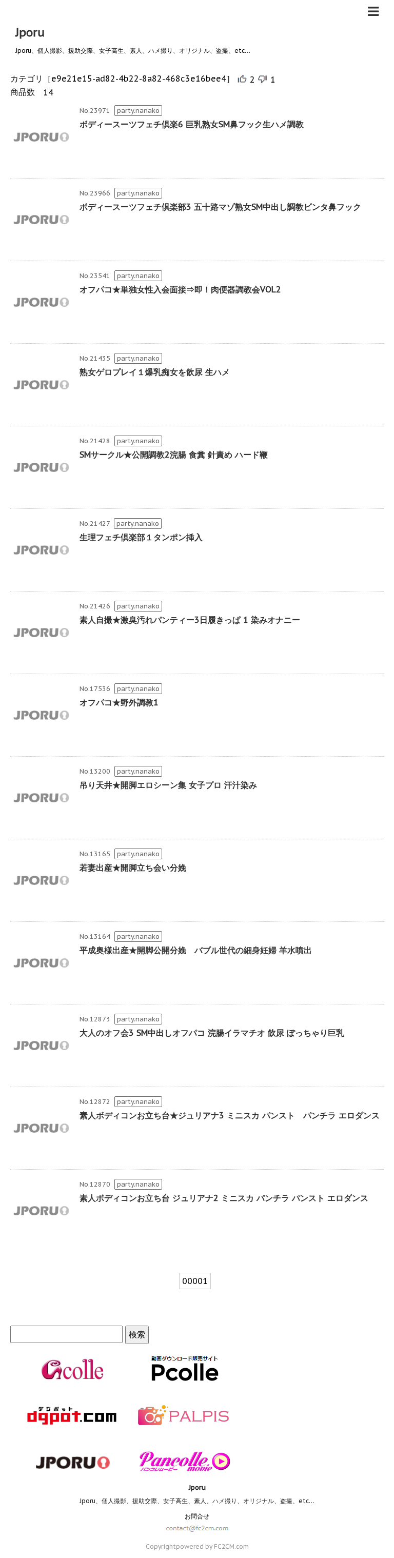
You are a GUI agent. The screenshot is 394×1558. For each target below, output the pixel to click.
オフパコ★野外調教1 (119, 702)
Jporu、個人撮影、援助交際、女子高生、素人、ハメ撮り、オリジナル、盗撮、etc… (197, 1501)
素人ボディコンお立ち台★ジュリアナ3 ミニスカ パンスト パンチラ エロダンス (230, 1115)
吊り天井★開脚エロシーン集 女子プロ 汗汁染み (168, 785)
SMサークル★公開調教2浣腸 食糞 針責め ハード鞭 (174, 454)
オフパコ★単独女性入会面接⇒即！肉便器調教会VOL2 (180, 289)
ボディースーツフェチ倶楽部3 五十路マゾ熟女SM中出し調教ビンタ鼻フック (220, 207)
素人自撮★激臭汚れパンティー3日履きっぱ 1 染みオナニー (190, 620)
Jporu (30, 32)
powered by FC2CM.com (212, 1546)
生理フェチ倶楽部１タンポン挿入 (141, 537)
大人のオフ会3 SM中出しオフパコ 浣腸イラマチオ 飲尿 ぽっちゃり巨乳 (212, 1033)
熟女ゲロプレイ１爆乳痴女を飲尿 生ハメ (155, 372)
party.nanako (138, 110)
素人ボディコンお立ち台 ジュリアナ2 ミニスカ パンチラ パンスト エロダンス (224, 1198)
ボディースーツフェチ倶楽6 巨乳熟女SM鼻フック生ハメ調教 (192, 124)
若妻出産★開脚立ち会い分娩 (133, 867)
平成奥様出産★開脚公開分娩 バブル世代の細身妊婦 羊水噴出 (196, 950)
